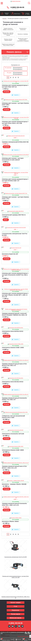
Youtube (12, 626)
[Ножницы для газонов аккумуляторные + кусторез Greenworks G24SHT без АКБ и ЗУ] (15, 269)
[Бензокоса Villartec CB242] (15, 517)
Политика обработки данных (23, 636)
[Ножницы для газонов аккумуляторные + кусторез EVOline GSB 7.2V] (15, 173)
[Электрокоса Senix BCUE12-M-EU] (15, 378)
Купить (6, 219)
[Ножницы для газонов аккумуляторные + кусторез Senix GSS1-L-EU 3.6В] (15, 118)
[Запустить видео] (15, 546)
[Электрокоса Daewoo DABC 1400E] (15, 344)
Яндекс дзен (16, 626)
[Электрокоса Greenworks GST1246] (15, 430)
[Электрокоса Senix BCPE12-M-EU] (15, 327)
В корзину (6, 91)
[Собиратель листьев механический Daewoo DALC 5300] (15, 412)
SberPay (23, 629)
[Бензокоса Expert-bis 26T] (15, 248)
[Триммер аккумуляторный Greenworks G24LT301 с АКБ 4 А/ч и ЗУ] (15, 497)
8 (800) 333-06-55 (17, 7)
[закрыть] (30, 636)
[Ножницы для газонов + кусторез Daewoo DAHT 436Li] (15, 99)
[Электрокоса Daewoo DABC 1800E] (15, 446)
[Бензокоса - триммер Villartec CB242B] (15, 480)
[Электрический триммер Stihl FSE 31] (15, 211)
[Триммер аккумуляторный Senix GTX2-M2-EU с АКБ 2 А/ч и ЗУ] (15, 462)
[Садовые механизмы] (15, 3)
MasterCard (10, 629)
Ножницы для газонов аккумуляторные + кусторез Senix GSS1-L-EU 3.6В (15, 577)
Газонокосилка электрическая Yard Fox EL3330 (15, 557)
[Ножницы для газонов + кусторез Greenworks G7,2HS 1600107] (15, 154)
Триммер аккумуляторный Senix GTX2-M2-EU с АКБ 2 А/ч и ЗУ (15, 597)
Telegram (22, 626)
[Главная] (1, 18)
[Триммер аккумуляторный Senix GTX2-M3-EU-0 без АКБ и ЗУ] (15, 360)
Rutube (19, 626)
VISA (5, 629)
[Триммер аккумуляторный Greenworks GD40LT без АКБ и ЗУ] (15, 394)
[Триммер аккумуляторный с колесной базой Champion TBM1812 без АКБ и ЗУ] (15, 310)
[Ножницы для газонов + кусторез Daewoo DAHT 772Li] (15, 193)
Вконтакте (9, 626)
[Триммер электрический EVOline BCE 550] (15, 136)
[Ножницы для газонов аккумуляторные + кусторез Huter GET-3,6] (15, 81)
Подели (17, 629)
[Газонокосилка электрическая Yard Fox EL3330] (15, 227)
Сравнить (16, 95)
